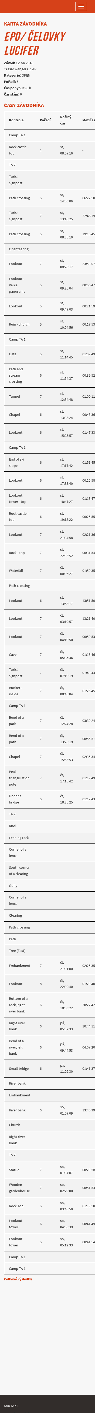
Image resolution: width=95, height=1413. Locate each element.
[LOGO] (21, 6)
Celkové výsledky (18, 1279)
